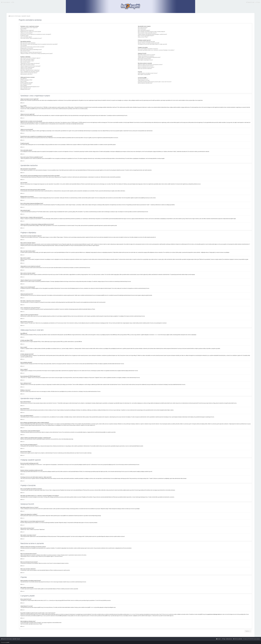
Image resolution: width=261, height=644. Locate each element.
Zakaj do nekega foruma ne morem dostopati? (30, 66)
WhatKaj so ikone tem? (25, 89)
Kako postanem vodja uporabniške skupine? (147, 32)
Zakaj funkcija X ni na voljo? (144, 80)
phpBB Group (46, 600)
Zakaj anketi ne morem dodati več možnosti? (30, 63)
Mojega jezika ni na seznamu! (26, 48)
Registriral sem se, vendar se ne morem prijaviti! (30, 31)
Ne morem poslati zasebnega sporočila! (146, 41)
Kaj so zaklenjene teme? (25, 88)
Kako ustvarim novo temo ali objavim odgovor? (30, 58)
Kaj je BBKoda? (23, 78)
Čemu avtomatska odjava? (26, 37)
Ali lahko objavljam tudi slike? (26, 82)
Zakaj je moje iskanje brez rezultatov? (146, 56)
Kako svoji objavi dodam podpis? (27, 60)
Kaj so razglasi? (23, 85)
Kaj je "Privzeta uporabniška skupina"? (146, 35)
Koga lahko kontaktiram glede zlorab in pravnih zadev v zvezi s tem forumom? (154, 81)
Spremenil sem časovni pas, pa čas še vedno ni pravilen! (32, 46)
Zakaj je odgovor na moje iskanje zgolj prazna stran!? (149, 57)
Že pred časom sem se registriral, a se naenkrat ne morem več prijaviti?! (35, 34)
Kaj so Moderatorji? (142, 28)
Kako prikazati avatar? (25, 50)
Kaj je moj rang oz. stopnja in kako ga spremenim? (31, 52)
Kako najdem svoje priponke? (144, 74)
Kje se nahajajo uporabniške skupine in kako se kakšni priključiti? (151, 31)
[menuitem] (12, 2)
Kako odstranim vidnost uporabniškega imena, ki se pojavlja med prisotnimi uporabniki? (39, 44)
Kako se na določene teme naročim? (145, 65)
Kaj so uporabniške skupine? (144, 30)
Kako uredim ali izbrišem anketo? (27, 64)
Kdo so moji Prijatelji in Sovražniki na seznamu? (148, 48)
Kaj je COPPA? (23, 28)
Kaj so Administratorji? (142, 27)
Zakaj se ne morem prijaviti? (26, 32)
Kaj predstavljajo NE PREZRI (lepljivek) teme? (29, 86)
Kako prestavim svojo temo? (26, 74)
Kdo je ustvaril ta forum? (143, 79)
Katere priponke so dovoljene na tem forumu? (147, 73)
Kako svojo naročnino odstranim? (145, 68)
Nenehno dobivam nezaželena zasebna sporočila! (148, 42)
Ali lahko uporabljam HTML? (26, 80)
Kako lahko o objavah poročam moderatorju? (30, 70)
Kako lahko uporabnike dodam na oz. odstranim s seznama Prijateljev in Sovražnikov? (156, 50)
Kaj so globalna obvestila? (25, 84)
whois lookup (132, 614)
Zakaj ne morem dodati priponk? (27, 67)
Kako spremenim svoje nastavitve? (27, 42)
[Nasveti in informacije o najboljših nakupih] (130, 6)
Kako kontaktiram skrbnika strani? (145, 83)
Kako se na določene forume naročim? (146, 67)
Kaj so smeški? (23, 81)
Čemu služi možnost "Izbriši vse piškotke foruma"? (31, 38)
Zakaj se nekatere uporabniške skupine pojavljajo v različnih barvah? (152, 34)
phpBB (7, 642)
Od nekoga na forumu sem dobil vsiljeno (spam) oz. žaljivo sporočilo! (152, 44)
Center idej (92, 607)
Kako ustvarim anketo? (25, 62)
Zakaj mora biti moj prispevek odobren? (28, 72)
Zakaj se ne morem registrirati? (27, 30)
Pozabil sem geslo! (24, 35)
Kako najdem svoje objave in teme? (145, 60)
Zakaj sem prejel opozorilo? (26, 68)
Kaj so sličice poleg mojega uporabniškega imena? (31, 49)
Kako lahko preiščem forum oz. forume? (146, 54)
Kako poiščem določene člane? (144, 58)
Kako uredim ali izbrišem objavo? (27, 59)
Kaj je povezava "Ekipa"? (143, 37)
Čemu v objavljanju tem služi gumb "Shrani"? (29, 71)
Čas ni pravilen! (23, 45)
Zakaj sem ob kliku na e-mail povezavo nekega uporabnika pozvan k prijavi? (36, 53)
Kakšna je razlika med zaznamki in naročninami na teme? (150, 64)
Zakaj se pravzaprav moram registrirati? (29, 27)
